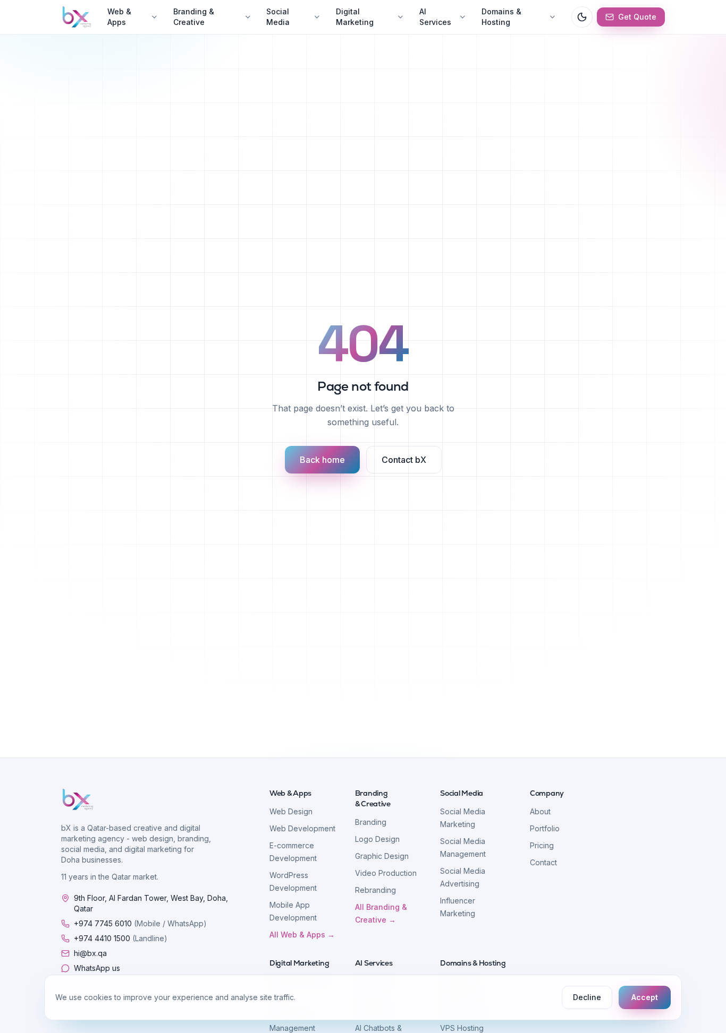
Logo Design (377, 838)
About (540, 811)
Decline (587, 997)
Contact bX (404, 459)
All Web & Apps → (302, 934)
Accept (644, 997)
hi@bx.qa (90, 953)
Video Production (386, 872)
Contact (543, 862)
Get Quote (637, 16)
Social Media (278, 17)
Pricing (542, 845)
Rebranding (375, 889)
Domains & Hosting (501, 17)
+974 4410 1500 (120, 938)
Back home (322, 459)
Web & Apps (119, 17)
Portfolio (545, 828)
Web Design (291, 811)
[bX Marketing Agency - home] (76, 17)
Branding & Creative (193, 17)
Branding (370, 822)
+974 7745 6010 (140, 923)
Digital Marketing (355, 17)
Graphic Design (382, 855)
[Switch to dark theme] (582, 17)
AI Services (435, 17)
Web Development (302, 828)
